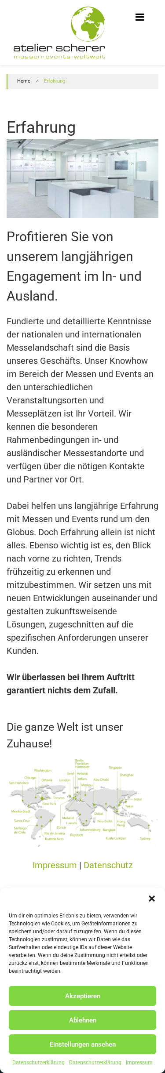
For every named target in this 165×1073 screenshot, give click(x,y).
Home (23, 81)
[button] (151, 898)
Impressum (139, 1062)
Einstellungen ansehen (83, 1044)
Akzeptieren (82, 996)
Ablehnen (82, 1020)
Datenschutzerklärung (38, 1062)
